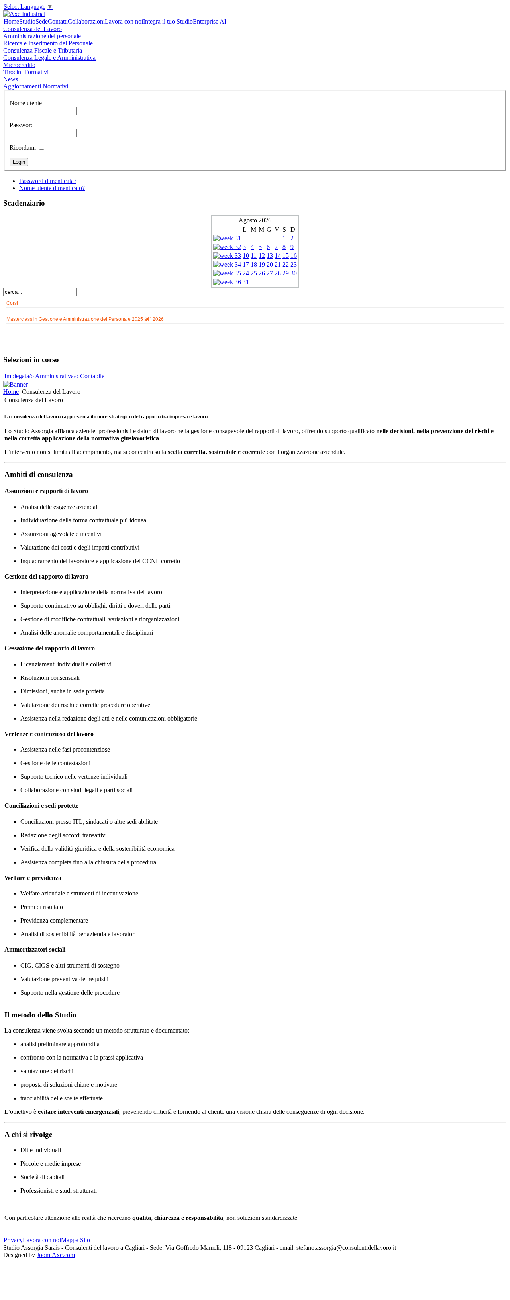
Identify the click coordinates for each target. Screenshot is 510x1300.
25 (254, 273)
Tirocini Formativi (26, 72)
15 (285, 255)
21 (278, 264)
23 (293, 264)
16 (293, 255)
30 (293, 273)
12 (262, 255)
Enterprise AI (209, 21)
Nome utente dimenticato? (52, 188)
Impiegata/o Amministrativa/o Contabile (54, 376)
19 (262, 264)
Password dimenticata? (47, 180)
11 (254, 255)
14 (278, 255)
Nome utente (26, 103)
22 (285, 264)
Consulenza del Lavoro (32, 29)
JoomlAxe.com (56, 1254)
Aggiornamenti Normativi (35, 86)
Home (11, 21)
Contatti (58, 21)
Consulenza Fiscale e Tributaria (42, 50)
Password (22, 125)
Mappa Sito (75, 1240)
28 (278, 273)
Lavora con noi (124, 21)
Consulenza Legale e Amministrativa (49, 57)
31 (246, 282)
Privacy (13, 1240)
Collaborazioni (86, 21)
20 (270, 264)
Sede (41, 21)
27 (270, 273)
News (10, 79)
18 (254, 264)
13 (270, 255)
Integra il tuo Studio (168, 21)
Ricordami (23, 147)
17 (246, 264)
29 (285, 273)
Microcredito (19, 64)
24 (246, 273)
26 (262, 273)
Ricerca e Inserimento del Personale (48, 43)
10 (246, 255)
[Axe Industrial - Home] (24, 13)
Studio (27, 21)
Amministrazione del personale (42, 36)
